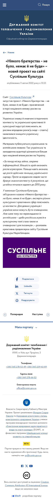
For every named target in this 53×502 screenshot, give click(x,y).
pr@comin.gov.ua (33, 455)
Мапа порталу (24, 327)
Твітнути (28, 293)
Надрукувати (27, 300)
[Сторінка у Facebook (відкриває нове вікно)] (22, 466)
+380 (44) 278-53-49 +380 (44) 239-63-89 (26, 367)
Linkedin (28, 286)
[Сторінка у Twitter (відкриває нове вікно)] (26, 466)
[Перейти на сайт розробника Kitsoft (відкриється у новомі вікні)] (16, 496)
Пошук (46, 5)
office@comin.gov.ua (26, 388)
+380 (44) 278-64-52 (26, 377)
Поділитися (28, 279)
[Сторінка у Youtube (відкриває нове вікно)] (31, 466)
